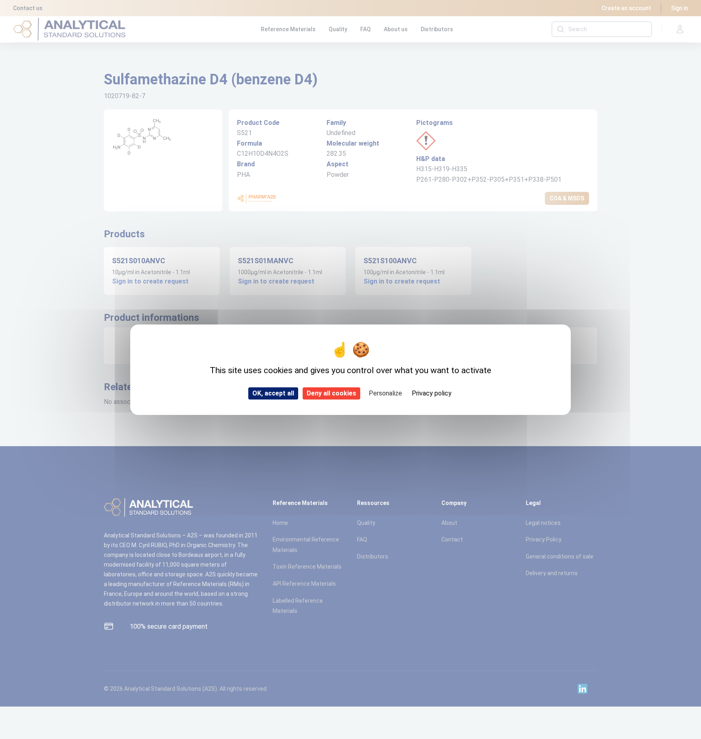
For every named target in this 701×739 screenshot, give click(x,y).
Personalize (385, 393)
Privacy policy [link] (432, 393)
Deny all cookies (331, 393)
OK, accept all (273, 393)
